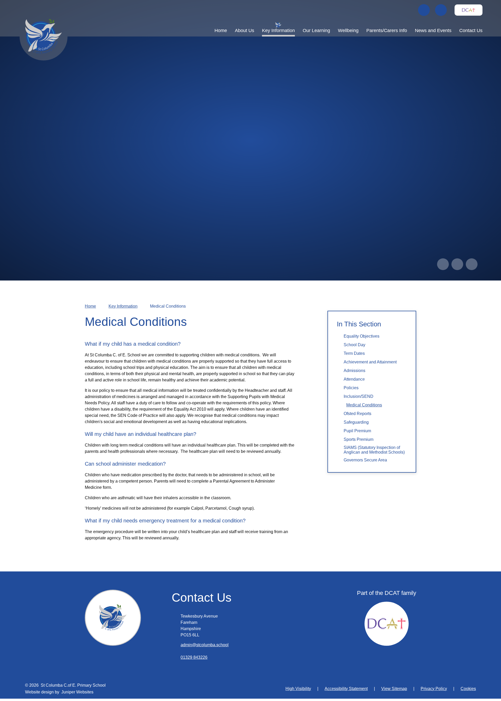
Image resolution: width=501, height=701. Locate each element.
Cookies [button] (468, 688)
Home (90, 306)
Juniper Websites (77, 692)
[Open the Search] (441, 10)
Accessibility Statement (346, 688)
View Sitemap (394, 688)
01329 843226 (194, 657)
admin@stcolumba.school (205, 645)
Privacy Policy (434, 688)
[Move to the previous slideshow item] (443, 264)
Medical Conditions (168, 306)
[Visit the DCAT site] (468, 10)
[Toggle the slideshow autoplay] (472, 264)
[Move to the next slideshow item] (457, 264)
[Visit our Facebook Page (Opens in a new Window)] (424, 10)
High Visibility (298, 688)
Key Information (123, 306)
